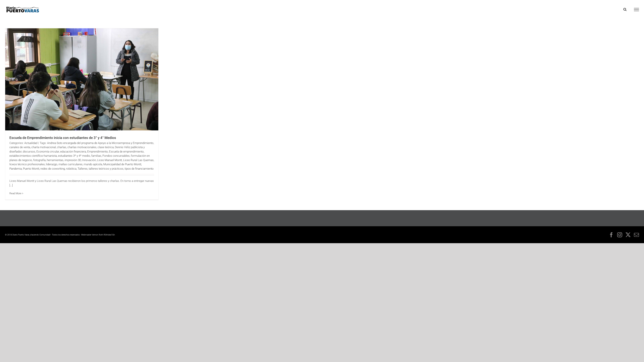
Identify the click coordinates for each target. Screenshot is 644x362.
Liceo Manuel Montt (109, 160)
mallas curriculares (71, 164)
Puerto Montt (31, 168)
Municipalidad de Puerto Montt (122, 164)
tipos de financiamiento (139, 168)
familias (96, 155)
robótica (71, 168)
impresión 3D (73, 160)
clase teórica (106, 147)
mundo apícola (93, 164)
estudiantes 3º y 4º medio (74, 155)
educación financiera (73, 151)
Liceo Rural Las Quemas (138, 160)
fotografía (39, 160)
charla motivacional (43, 147)
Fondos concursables (116, 155)
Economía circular (47, 151)
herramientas (55, 160)
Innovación (89, 160)
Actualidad (30, 143)
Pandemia (15, 168)
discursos (29, 151)
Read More (15, 193)
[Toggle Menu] (636, 9)
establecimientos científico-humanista (33, 155)
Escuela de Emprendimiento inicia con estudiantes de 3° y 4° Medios (62, 138)
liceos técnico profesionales (27, 164)
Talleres (83, 168)
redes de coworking (52, 168)
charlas (61, 147)
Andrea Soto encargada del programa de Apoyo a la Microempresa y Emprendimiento (100, 143)
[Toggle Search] (625, 9)
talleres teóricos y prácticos (106, 168)
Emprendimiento (97, 151)
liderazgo (51, 164)
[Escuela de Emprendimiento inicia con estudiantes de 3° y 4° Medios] (81, 79)
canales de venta (19, 147)
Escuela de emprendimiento (126, 151)
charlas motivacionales (81, 147)
